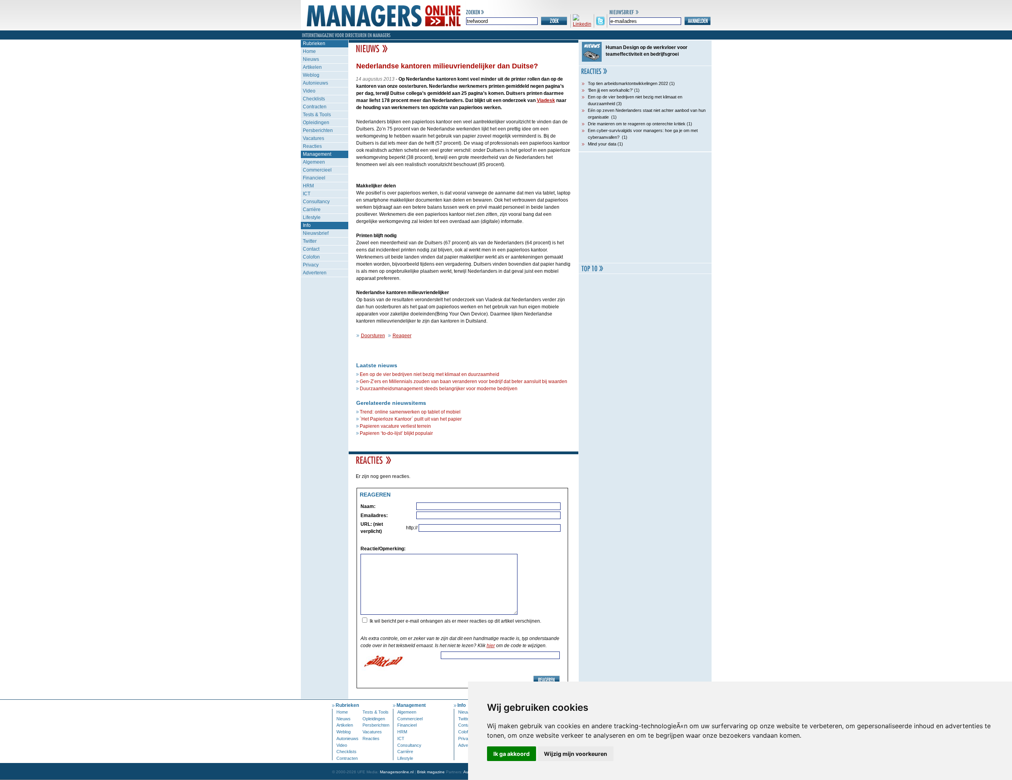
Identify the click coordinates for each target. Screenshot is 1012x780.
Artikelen (312, 67)
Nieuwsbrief (316, 233)
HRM (308, 186)
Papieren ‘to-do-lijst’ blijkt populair (396, 433)
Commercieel (317, 170)
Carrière (312, 209)
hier (491, 645)
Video (309, 91)
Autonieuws (315, 83)
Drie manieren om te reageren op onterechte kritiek (636, 123)
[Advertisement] (645, 207)
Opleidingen (316, 122)
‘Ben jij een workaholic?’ (610, 90)
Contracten (315, 107)
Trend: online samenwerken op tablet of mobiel (410, 412)
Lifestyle (312, 217)
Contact (311, 249)
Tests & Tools (317, 114)
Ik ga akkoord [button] (511, 753)
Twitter (310, 241)
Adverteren (315, 273)
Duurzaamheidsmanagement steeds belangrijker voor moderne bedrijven (438, 388)
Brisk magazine (431, 772)
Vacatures (313, 138)
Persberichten (318, 130)
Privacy (311, 265)
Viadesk (546, 100)
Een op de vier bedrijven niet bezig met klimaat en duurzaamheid (429, 374)
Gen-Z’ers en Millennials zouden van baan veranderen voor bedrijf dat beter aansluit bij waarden (463, 381)
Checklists (314, 99)
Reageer (402, 335)
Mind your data (602, 144)
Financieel (314, 178)
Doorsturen (373, 335)
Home (309, 51)
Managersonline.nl (396, 772)
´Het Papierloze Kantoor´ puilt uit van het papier (411, 419)
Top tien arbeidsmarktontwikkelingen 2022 (628, 83)
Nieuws (311, 59)
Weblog (311, 75)
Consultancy (316, 201)
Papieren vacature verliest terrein (395, 426)
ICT (306, 193)
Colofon (311, 257)
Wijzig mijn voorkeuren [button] (575, 753)
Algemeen (314, 162)
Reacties (312, 146)
